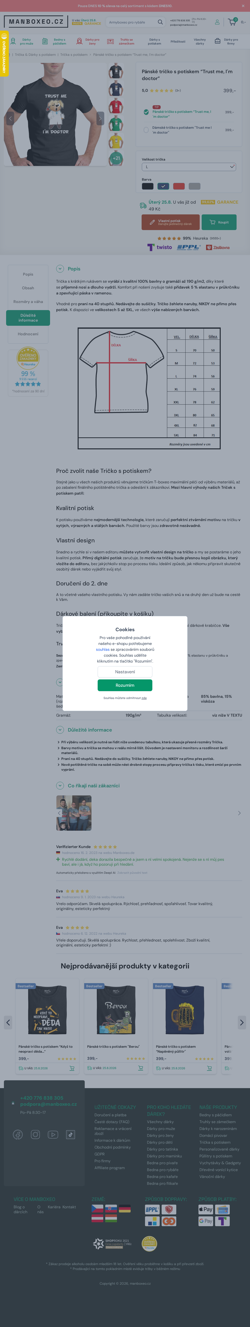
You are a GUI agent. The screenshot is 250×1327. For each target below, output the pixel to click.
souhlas (103, 649)
